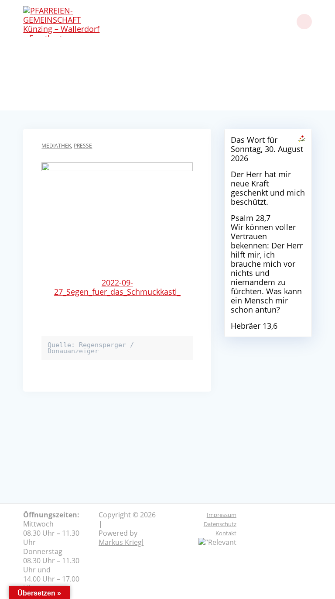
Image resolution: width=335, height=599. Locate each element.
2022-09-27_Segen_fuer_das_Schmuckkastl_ (117, 287)
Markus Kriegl (121, 542)
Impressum (221, 515)
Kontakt (225, 533)
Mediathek (56, 145)
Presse (83, 145)
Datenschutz (220, 524)
